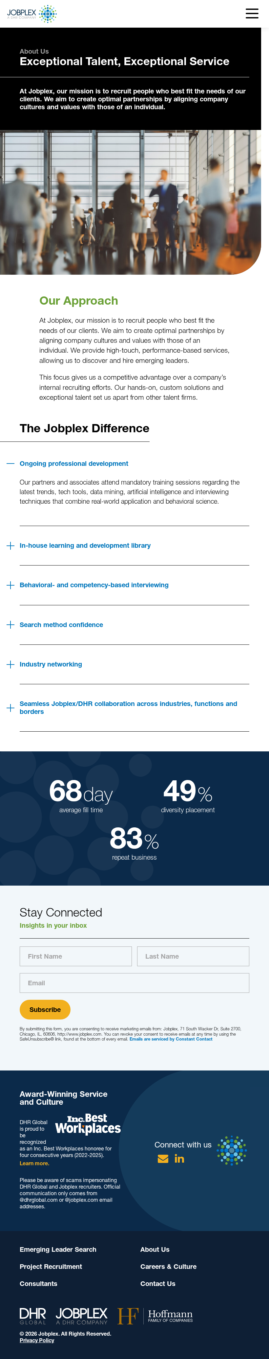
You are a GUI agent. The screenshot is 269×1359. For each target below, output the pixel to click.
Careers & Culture (168, 1266)
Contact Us (158, 1283)
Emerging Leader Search (58, 1249)
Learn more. (34, 1163)
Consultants (38, 1283)
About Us (155, 1249)
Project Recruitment (51, 1266)
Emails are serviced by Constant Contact (171, 1039)
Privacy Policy (37, 1340)
